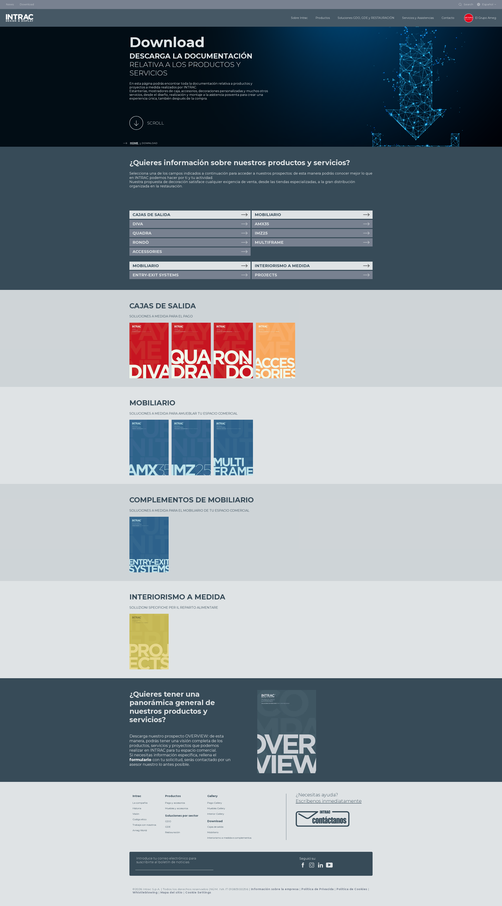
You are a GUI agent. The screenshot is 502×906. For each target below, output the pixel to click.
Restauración (172, 832)
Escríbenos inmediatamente (329, 801)
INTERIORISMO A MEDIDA (282, 265)
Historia (137, 808)
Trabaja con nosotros (144, 824)
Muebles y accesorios (176, 808)
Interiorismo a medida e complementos (229, 837)
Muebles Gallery (216, 808)
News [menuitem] (10, 4)
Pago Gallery (214, 802)
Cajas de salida (151, 214)
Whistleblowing (145, 892)
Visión (136, 813)
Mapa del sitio (171, 892)
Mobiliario (212, 832)
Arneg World (140, 830)
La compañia (140, 802)
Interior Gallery (215, 813)
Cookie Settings (198, 892)
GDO (168, 821)
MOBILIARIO (268, 214)
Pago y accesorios (175, 802)
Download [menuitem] (27, 4)
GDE (168, 826)
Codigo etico (139, 819)
